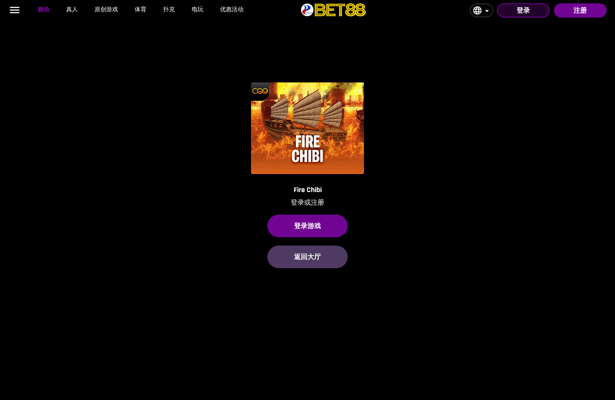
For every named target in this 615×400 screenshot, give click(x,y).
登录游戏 (307, 225)
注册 (580, 10)
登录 (523, 10)
